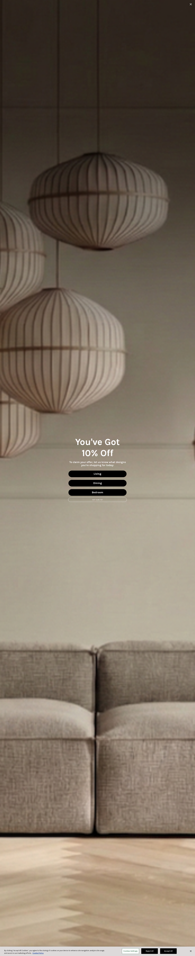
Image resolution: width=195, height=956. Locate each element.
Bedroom (97, 492)
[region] (97, 951)
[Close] (191, 951)
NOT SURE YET (97, 500)
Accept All (168, 951)
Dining (97, 483)
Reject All (149, 951)
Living (97, 473)
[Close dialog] (191, 4)
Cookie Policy (38, 953)
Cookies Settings (130, 951)
